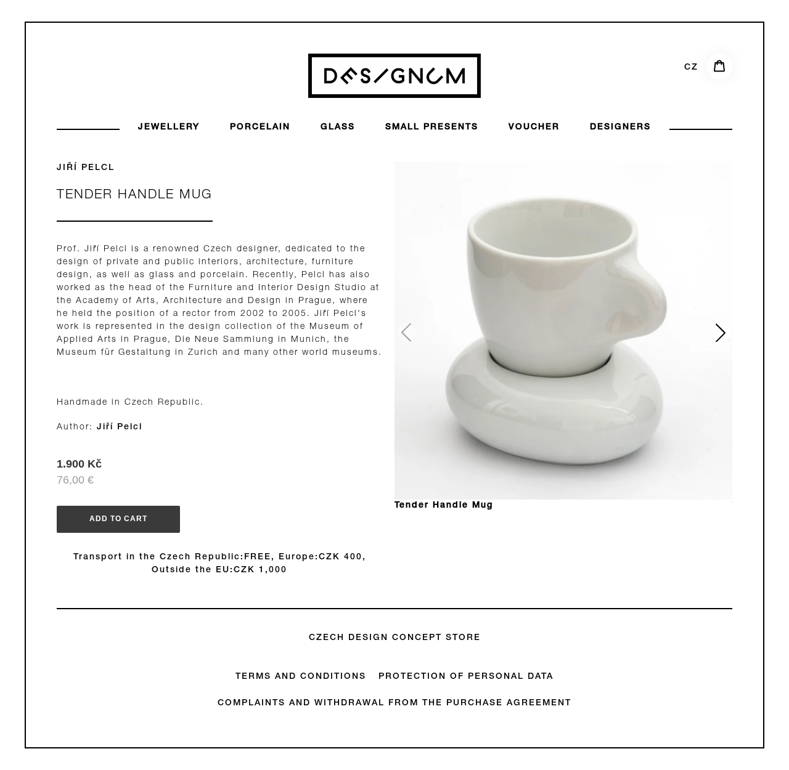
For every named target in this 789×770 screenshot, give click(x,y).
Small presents (431, 127)
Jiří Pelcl (86, 168)
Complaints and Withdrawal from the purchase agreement (394, 703)
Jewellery (169, 127)
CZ (691, 67)
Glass (338, 127)
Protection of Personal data (466, 677)
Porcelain (260, 127)
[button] (720, 332)
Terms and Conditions (300, 677)
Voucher (534, 127)
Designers (620, 127)
